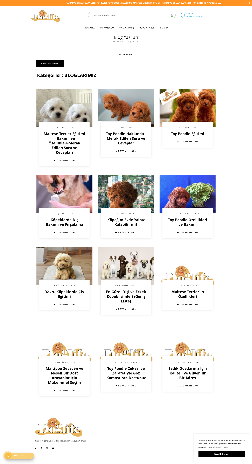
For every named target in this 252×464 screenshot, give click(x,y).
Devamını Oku (65, 160)
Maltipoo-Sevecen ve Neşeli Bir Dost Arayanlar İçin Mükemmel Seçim (64, 375)
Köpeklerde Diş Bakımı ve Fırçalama (64, 222)
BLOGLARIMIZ (126, 54)
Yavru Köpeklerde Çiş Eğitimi (64, 294)
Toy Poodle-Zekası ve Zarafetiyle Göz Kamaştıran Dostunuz (126, 373)
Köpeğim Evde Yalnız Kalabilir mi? (126, 222)
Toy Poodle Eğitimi (187, 133)
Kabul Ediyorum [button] (221, 454)
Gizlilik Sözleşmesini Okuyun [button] (218, 447)
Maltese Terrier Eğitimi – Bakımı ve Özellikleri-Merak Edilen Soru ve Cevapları (64, 143)
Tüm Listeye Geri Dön (49, 63)
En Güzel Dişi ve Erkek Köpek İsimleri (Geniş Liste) (126, 296)
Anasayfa (119, 41)
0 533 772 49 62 (195, 16)
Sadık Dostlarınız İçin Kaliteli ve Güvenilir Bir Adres (187, 373)
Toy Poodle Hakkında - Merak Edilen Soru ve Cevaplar (126, 138)
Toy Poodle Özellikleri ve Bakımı (187, 222)
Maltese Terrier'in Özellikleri (187, 294)
